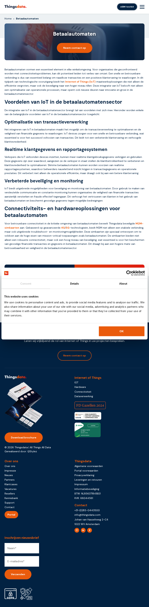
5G (67, 227)
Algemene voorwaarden (88, 466)
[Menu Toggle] (142, 7)
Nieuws (9, 475)
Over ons (10, 466)
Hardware (80, 387)
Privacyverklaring (84, 475)
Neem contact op (74, 47)
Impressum (81, 484)
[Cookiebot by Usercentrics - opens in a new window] (129, 273)
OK (122, 331)
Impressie (10, 470)
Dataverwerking (83, 396)
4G (63, 227)
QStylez (32, 451)
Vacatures (11, 489)
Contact (10, 507)
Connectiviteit (82, 391)
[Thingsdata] (15, 7)
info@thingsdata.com (87, 514)
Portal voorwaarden (86, 470)
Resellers (10, 493)
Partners (10, 479)
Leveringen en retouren (88, 479)
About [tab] (123, 283)
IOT (76, 382)
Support (10, 502)
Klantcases (11, 484)
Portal (11, 514)
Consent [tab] (25, 283)
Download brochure (23, 437)
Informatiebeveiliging (86, 489)
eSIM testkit (127, 6)
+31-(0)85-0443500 (87, 510)
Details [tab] (74, 283)
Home (8, 18)
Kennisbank (11, 498)
